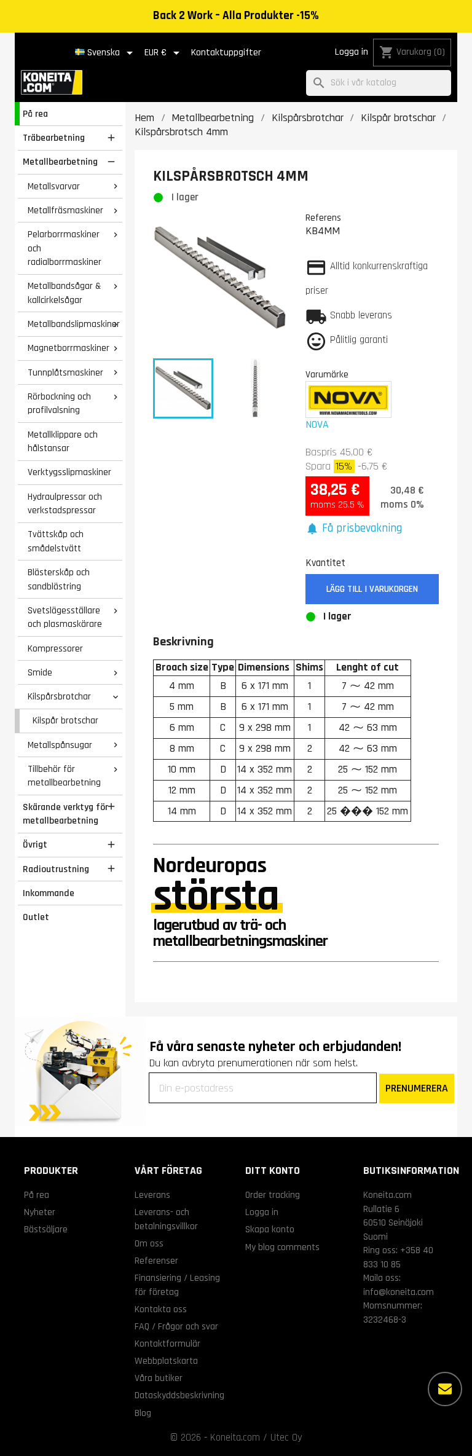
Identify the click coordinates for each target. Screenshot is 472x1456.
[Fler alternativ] (445, 1389)
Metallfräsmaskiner (65, 210)
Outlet (36, 917)
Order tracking (272, 1195)
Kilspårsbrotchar (59, 696)
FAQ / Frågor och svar (176, 1326)
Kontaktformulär (167, 1343)
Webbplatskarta (166, 1361)
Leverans (152, 1195)
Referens (323, 217)
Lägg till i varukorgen (372, 589)
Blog (143, 1413)
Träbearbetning (54, 138)
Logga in (351, 51)
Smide (40, 672)
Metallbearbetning (60, 161)
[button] (354, 529)
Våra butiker (159, 1378)
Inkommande (48, 893)
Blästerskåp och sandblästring (59, 579)
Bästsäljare (46, 1229)
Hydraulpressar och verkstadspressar (65, 503)
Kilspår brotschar (65, 720)
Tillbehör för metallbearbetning (64, 776)
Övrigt (35, 844)
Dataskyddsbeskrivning (179, 1395)
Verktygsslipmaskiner (69, 472)
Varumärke (326, 374)
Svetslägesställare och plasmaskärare (65, 617)
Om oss (149, 1243)
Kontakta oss (161, 1309)
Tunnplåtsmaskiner (65, 372)
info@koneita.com (398, 1292)
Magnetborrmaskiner (68, 348)
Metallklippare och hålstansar (63, 441)
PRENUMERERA (416, 1088)
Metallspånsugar (60, 745)
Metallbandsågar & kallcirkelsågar (64, 293)
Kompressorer (55, 648)
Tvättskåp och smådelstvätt (56, 541)
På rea (35, 114)
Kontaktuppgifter (226, 52)
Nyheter (39, 1212)
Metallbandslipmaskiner (74, 324)
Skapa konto (269, 1229)
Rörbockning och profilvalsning (59, 403)
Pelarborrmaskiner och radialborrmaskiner (64, 248)
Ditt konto (272, 1170)
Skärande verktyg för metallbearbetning (65, 814)
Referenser (156, 1260)
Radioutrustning (56, 869)
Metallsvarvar (54, 186)
